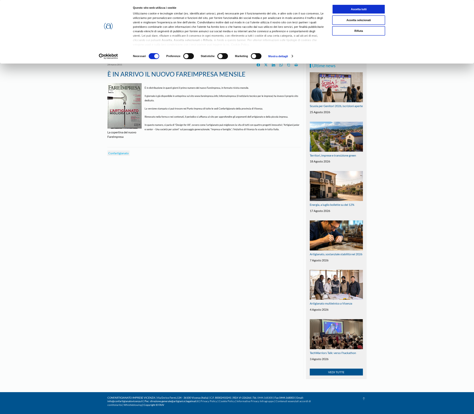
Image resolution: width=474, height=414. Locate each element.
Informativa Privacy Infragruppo (255, 401)
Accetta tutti (359, 9)
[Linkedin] (273, 64)
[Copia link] (288, 64)
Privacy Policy (209, 401)
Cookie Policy (227, 401)
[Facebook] (258, 64)
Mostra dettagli (278, 56)
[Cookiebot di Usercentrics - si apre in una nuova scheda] (108, 56)
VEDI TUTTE (336, 372)
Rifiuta (358, 30)
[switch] (188, 56)
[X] (266, 64)
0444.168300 (265, 397)
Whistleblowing (133, 404)
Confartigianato (118, 153)
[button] (364, 398)
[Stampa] (296, 64)
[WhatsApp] (281, 64)
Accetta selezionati (358, 20)
